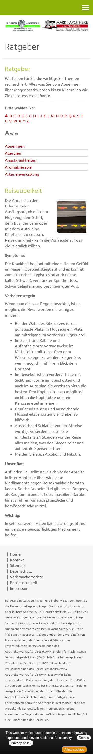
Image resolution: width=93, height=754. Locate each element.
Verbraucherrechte (26, 576)
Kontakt (17, 559)
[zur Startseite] (46, 25)
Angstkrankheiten (20, 159)
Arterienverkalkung (22, 173)
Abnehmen (15, 145)
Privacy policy (21, 743)
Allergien (13, 152)
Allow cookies (74, 749)
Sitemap (17, 565)
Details (84, 738)
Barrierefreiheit (23, 582)
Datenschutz (21, 570)
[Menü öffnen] (85, 7)
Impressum (20, 588)
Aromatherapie (18, 166)
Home (15, 553)
